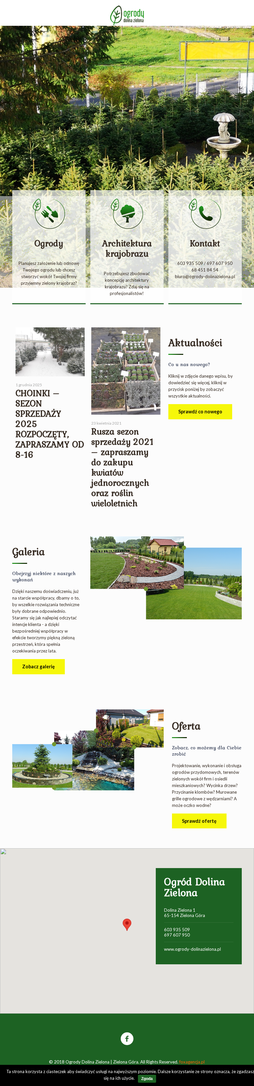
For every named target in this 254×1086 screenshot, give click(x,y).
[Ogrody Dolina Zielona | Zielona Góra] (127, 15)
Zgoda (147, 1078)
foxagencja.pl (192, 1062)
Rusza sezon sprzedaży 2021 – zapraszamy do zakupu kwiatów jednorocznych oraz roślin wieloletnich (122, 467)
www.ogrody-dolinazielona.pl (192, 949)
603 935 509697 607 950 (177, 932)
